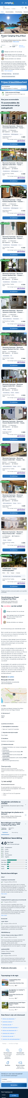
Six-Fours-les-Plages (13, 1043)
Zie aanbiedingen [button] (14, 144)
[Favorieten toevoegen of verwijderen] (22, 8)
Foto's (2, 12)
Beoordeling (15, 832)
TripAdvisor (5, 832)
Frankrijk (4, 1043)
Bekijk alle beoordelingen (22, 46)
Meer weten (4, 893)
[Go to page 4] (14, 123)
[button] (2, 3)
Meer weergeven (8, 70)
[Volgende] (25, 118)
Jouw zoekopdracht (6, 86)
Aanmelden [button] (14, 1085)
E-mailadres (4, 1079)
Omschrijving (18, 12)
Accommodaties (10, 12)
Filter (14, 1095)
